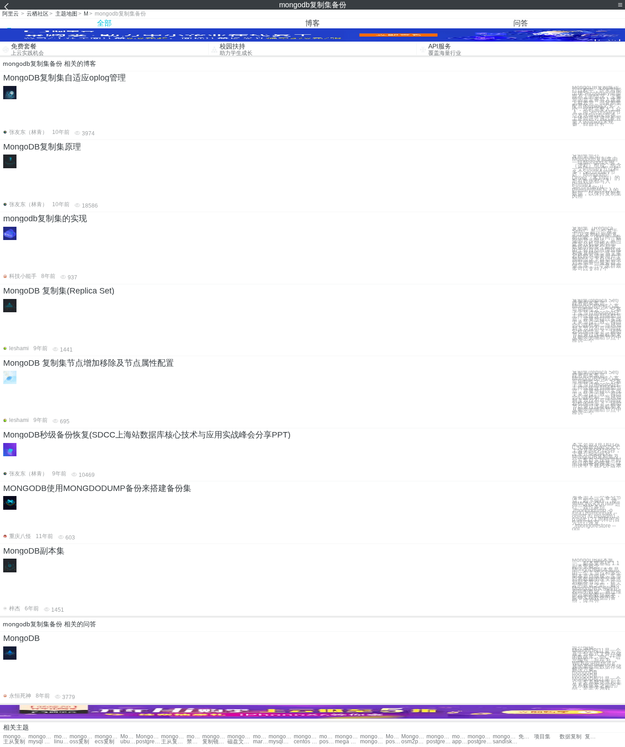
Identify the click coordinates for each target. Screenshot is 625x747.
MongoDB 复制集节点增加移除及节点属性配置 (88, 363)
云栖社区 (37, 14)
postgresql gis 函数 (327, 741)
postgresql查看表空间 (393, 741)
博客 (312, 23)
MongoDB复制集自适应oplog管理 (64, 77)
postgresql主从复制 (148, 741)
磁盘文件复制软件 (240, 741)
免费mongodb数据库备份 (526, 736)
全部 (104, 23)
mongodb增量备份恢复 (439, 736)
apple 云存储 (460, 741)
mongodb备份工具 (460, 736)
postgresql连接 (439, 741)
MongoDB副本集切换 (128, 736)
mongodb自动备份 (306, 736)
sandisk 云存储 (505, 741)
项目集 (542, 736)
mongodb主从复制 (240, 736)
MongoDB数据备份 (413, 736)
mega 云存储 (347, 741)
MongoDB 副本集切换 (148, 736)
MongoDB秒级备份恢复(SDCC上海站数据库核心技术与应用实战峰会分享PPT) (147, 434)
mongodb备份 (261, 736)
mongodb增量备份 (281, 736)
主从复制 (14, 741)
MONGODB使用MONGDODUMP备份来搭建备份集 (97, 488)
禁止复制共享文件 (194, 741)
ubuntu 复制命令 (128, 741)
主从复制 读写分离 (173, 741)
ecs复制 (104, 741)
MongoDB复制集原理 (42, 146)
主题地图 (66, 14)
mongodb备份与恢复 (480, 736)
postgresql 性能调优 (480, 741)
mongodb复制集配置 (15, 736)
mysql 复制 (41, 741)
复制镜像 (592, 736)
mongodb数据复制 (214, 736)
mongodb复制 (62, 736)
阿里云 (10, 14)
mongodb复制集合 (173, 736)
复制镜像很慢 (214, 741)
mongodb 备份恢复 (372, 736)
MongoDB (21, 638)
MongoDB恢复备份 (393, 736)
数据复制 (571, 736)
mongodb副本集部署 (82, 736)
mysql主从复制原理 (281, 741)
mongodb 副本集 (41, 736)
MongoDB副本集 (34, 550)
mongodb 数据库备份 (505, 736)
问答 (520, 23)
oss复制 (79, 741)
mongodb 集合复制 (194, 736)
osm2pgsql (413, 741)
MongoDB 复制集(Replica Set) (58, 290)
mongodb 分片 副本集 (107, 736)
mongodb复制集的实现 (45, 218)
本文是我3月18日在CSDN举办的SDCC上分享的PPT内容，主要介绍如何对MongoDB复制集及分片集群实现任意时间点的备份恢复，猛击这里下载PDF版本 (596, 455)
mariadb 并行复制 (261, 741)
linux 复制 (62, 741)
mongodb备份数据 (347, 736)
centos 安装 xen (306, 741)
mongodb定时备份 (327, 736)
